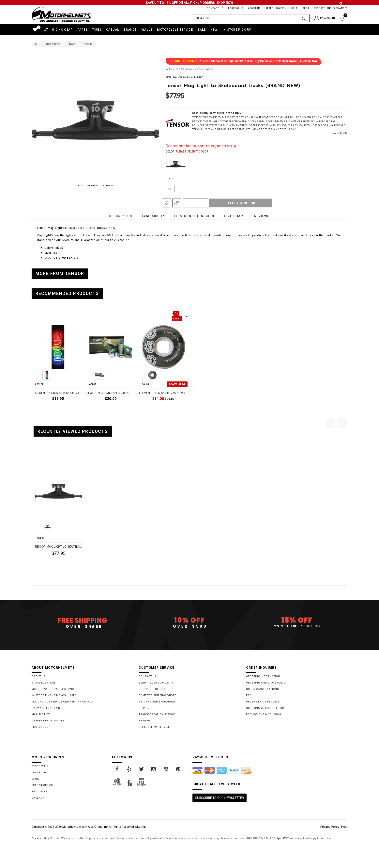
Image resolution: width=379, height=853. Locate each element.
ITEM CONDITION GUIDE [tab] (194, 216)
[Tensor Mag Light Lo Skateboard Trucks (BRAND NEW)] (59, 491)
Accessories (52, 44)
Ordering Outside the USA (265, 707)
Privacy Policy (329, 827)
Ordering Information (263, 676)
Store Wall (40, 766)
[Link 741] (154, 769)
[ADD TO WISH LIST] (37, 456)
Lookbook (39, 772)
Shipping (145, 707)
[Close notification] (341, 3)
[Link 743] (178, 769)
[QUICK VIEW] (50, 456)
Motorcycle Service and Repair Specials (62, 701)
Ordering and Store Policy (266, 682)
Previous (165, 164)
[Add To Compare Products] (176, 203)
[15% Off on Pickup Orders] (296, 622)
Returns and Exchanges (157, 701)
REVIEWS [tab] (262, 216)
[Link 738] (117, 769)
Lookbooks (235, 8)
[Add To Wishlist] (166, 203)
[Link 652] (35, 44)
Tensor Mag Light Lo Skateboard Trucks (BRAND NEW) (59, 546)
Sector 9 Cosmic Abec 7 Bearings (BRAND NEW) (110, 393)
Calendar (39, 797)
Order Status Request (263, 701)
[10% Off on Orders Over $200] (189, 622)
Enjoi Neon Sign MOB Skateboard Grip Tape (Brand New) (58, 393)
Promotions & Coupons (263, 714)
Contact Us (215, 8)
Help (294, 8)
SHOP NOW (224, 3)
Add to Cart (67, 563)
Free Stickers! (42, 785)
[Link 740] (142, 769)
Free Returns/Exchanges (330, 8)
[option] (58, 360)
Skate (71, 44)
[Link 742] (166, 769)
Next (339, 164)
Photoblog (40, 726)
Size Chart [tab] (234, 216)
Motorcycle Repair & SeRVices (54, 688)
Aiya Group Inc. (98, 827)
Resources (40, 791)
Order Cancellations (262, 688)
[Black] (176, 164)
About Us (254, 8)
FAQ (249, 695)
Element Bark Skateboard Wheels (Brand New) (163, 393)
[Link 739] (129, 769)
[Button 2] (304, 18)
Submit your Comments (156, 682)
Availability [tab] (153, 216)
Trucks (87, 44)
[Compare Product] (43, 456)
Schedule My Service (154, 726)
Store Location (276, 8)
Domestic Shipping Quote (157, 695)
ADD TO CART (70, 407)
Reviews (145, 720)
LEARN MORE (339, 132)
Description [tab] (120, 216)
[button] (324, 18)
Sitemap (140, 827)
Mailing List (41, 714)
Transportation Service (157, 714)
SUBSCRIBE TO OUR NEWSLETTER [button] (219, 798)
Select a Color (240, 203)
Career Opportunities (48, 720)
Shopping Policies (152, 688)
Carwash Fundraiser (47, 707)
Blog (306, 8)
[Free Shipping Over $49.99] (82, 622)
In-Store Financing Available (54, 695)
